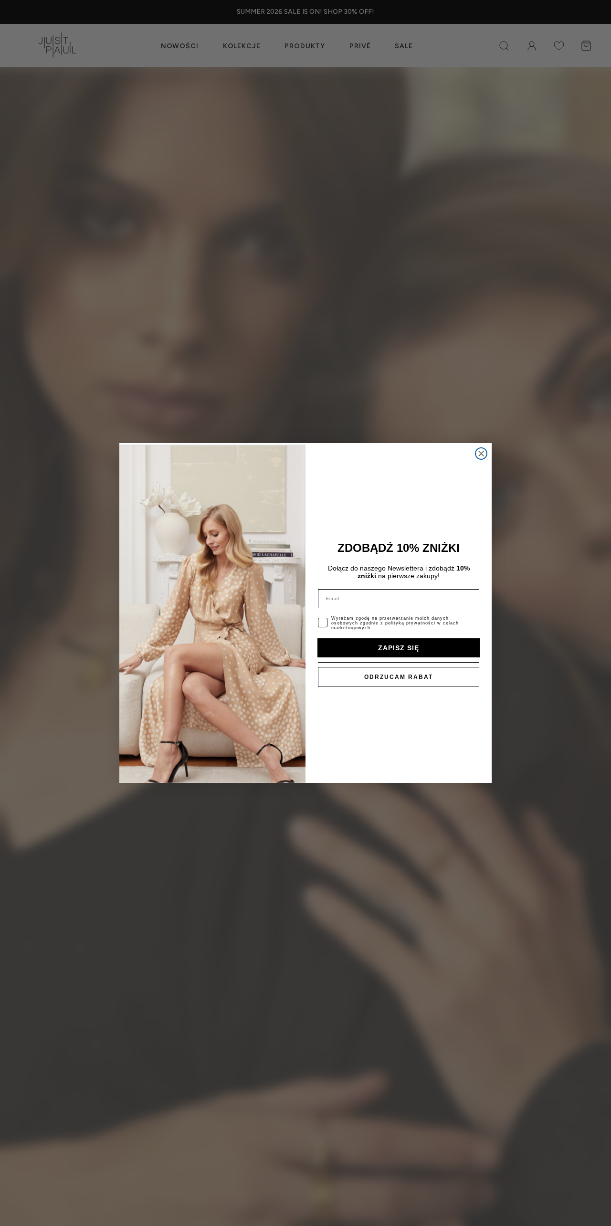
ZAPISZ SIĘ (398, 648)
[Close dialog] (481, 453)
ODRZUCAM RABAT (398, 677)
